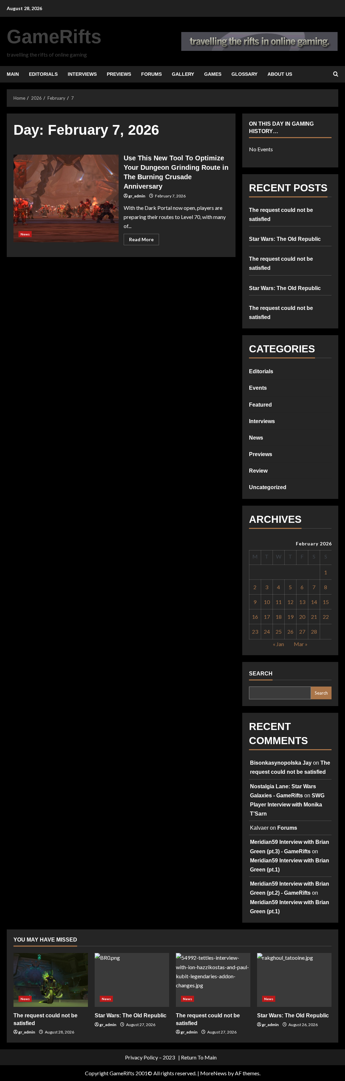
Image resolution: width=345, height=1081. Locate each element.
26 (290, 631)
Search (261, 673)
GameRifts (54, 36)
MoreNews (213, 1073)
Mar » (301, 644)
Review (258, 471)
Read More (144, 240)
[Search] (335, 74)
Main (13, 74)
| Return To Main (197, 1057)
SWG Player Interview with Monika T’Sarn (287, 805)
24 (267, 631)
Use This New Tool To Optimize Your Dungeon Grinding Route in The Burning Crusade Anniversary (66, 198)
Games (212, 74)
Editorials (43, 74)
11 (279, 602)
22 (326, 616)
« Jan (278, 644)
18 (279, 616)
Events (258, 388)
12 (290, 602)
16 (255, 616)
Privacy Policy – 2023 (150, 1057)
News (25, 234)
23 (255, 631)
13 (302, 602)
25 (279, 631)
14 (314, 602)
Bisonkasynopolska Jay (281, 763)
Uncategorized (267, 487)
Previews (119, 74)
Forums (151, 74)
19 (290, 616)
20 (302, 616)
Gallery (183, 74)
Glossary (244, 74)
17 (267, 616)
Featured (260, 405)
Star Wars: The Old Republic (285, 239)
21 (314, 616)
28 (314, 631)
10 (267, 602)
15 (326, 602)
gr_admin (136, 195)
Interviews (82, 74)
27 (302, 631)
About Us (280, 74)
